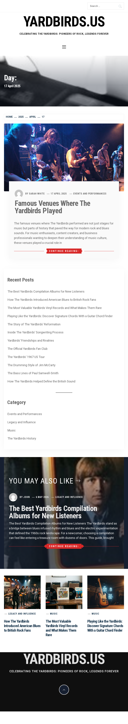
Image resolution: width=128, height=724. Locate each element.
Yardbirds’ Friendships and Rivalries (31, 340)
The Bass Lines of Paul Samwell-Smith (33, 373)
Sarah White (37, 193)
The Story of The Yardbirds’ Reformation (34, 324)
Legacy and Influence (22, 422)
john (26, 497)
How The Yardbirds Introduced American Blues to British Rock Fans (52, 299)
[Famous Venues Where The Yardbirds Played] (64, 157)
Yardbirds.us (64, 21)
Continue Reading (63, 251)
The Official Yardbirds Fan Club (28, 348)
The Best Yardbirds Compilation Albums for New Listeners (46, 291)
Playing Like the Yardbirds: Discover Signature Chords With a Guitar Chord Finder (60, 316)
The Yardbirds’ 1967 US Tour (26, 357)
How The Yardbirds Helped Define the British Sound (41, 381)
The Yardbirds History (22, 438)
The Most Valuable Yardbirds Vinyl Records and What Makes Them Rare (55, 308)
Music (12, 430)
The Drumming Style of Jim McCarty (32, 365)
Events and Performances (89, 193)
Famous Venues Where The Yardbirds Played (52, 207)
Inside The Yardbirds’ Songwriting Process (36, 332)
